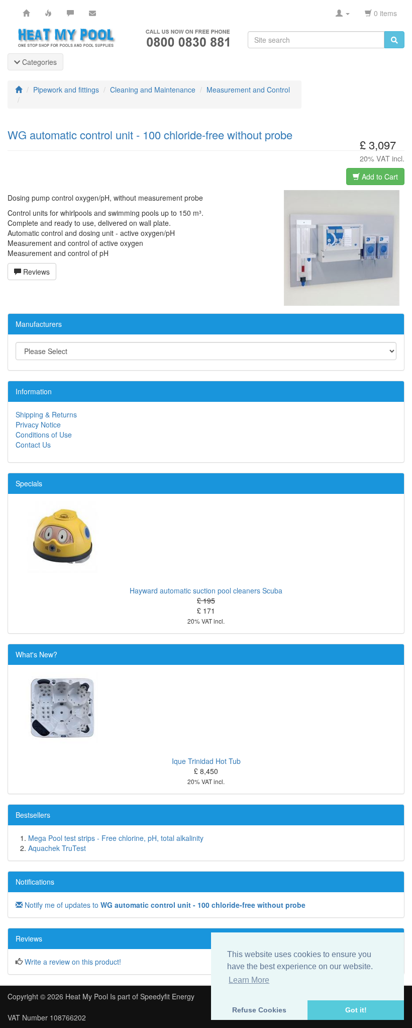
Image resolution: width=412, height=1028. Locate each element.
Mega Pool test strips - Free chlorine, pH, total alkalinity (115, 838)
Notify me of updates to (164, 905)
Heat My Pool (86, 996)
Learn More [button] (249, 980)
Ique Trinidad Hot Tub (206, 761)
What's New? (36, 654)
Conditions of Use (44, 435)
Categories (38, 62)
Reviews (35, 272)
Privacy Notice (38, 424)
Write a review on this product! (73, 962)
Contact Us (33, 445)
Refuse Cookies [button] (259, 1010)
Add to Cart (379, 177)
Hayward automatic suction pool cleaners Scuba (206, 590)
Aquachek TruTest (57, 848)
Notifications (35, 882)
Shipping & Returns (46, 414)
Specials (29, 483)
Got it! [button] (356, 1010)
